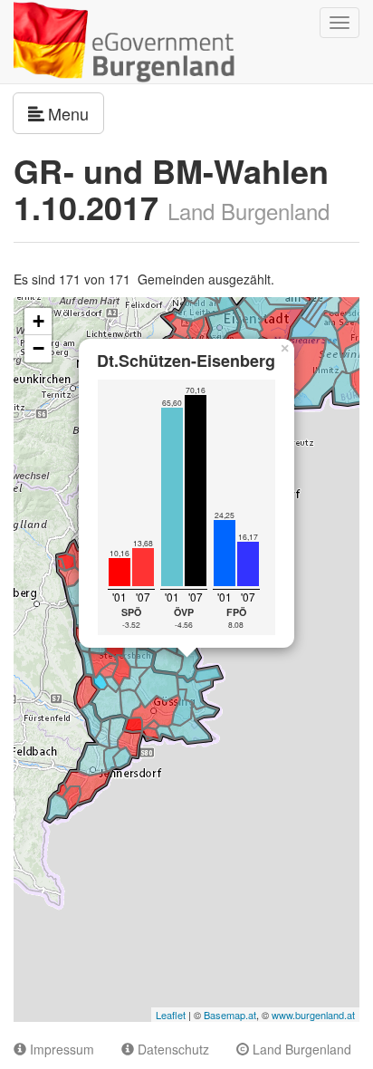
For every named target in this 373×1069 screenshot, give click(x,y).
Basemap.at (230, 1014)
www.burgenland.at (313, 1014)
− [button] (38, 348)
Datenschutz (171, 1049)
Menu (76, 113)
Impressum (60, 1049)
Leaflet (171, 1014)
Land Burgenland (300, 1049)
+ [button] (38, 321)
